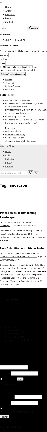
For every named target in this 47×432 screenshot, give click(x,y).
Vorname (4, 55)
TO (4, 222)
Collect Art (10, 14)
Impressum (10, 128)
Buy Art (8, 18)
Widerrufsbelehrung (14, 131)
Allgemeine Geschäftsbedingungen (20, 141)
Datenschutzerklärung (15, 134)
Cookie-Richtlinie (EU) (14, 138)
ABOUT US (9, 83)
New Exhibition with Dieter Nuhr (22, 248)
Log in (20, 379)
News (8, 7)
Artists (8, 10)
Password (5, 373)
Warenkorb (10, 89)
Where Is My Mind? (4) (15, 116)
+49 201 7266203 (11, 300)
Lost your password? (9, 384)
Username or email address (13, 363)
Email (2, 63)
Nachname (5, 59)
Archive (8, 79)
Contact (9, 22)
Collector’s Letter (12, 86)
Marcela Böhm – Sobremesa (17, 100)
